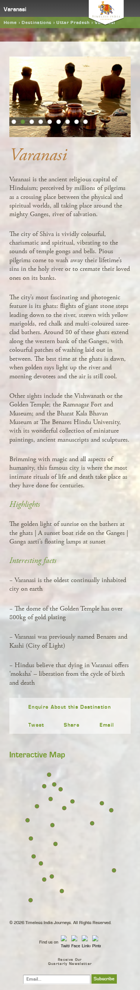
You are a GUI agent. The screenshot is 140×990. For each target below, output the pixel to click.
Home (10, 22)
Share (72, 725)
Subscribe (104, 979)
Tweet (36, 725)
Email (107, 725)
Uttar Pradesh (73, 22)
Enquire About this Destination (69, 707)
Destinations (37, 22)
